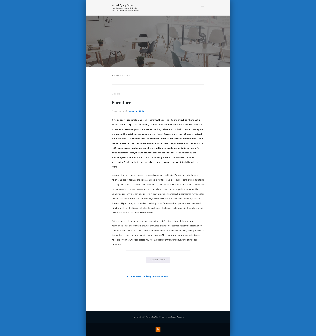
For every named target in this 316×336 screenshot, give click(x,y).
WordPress (159, 317)
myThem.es (178, 317)
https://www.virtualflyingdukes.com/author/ (148, 276)
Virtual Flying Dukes (122, 5)
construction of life (158, 260)
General (125, 75)
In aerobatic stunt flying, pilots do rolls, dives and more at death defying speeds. (125, 9)
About (195, 6)
